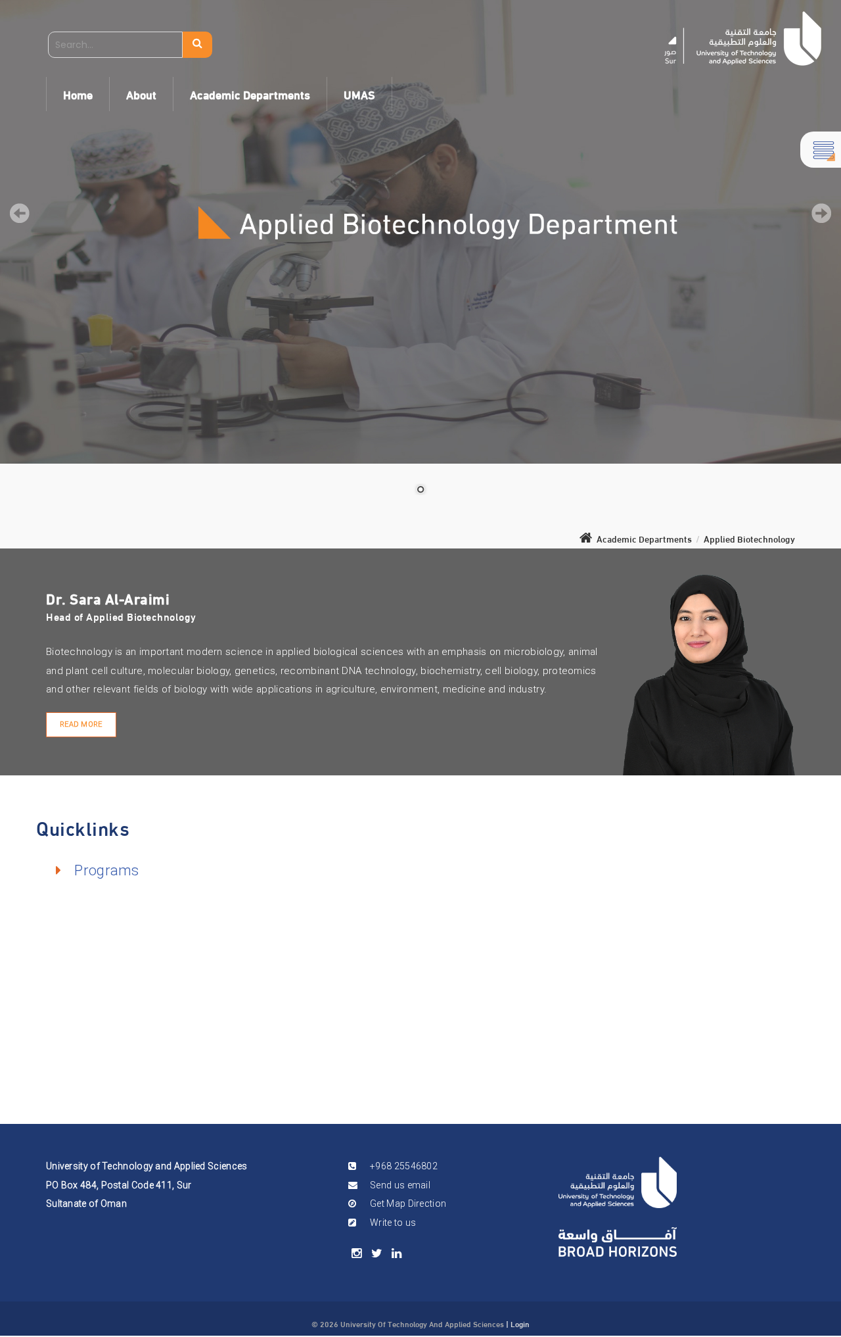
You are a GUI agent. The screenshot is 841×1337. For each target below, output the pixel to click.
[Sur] (742, 38)
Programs (106, 870)
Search (197, 45)
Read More (81, 724)
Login (520, 1323)
